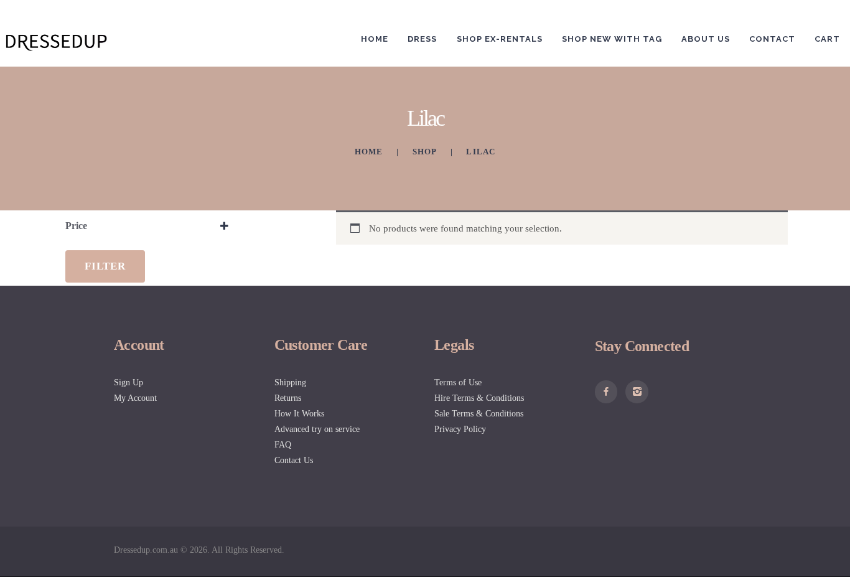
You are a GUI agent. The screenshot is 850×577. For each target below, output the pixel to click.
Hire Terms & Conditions (479, 398)
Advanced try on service (317, 429)
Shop (425, 151)
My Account (135, 398)
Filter (105, 266)
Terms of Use (458, 382)
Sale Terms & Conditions (478, 413)
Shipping (290, 382)
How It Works (299, 413)
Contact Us (293, 460)
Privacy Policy (460, 429)
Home (369, 151)
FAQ (282, 444)
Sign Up (128, 382)
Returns (287, 398)
